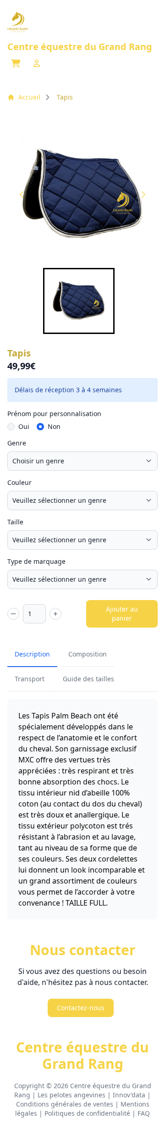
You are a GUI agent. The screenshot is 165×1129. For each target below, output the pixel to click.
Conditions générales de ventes (64, 1104)
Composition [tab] (87, 654)
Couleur (19, 482)
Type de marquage (36, 561)
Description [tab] (32, 654)
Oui (23, 426)
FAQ (144, 1113)
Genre (16, 443)
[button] (79, 301)
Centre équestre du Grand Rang (82, 1055)
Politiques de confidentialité (87, 1113)
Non (54, 426)
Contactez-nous (80, 1007)
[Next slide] (143, 194)
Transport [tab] (29, 678)
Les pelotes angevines (71, 1094)
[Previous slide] (22, 194)
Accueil (29, 97)
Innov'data (129, 1094)
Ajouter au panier (122, 614)
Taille (15, 521)
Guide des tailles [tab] (88, 678)
